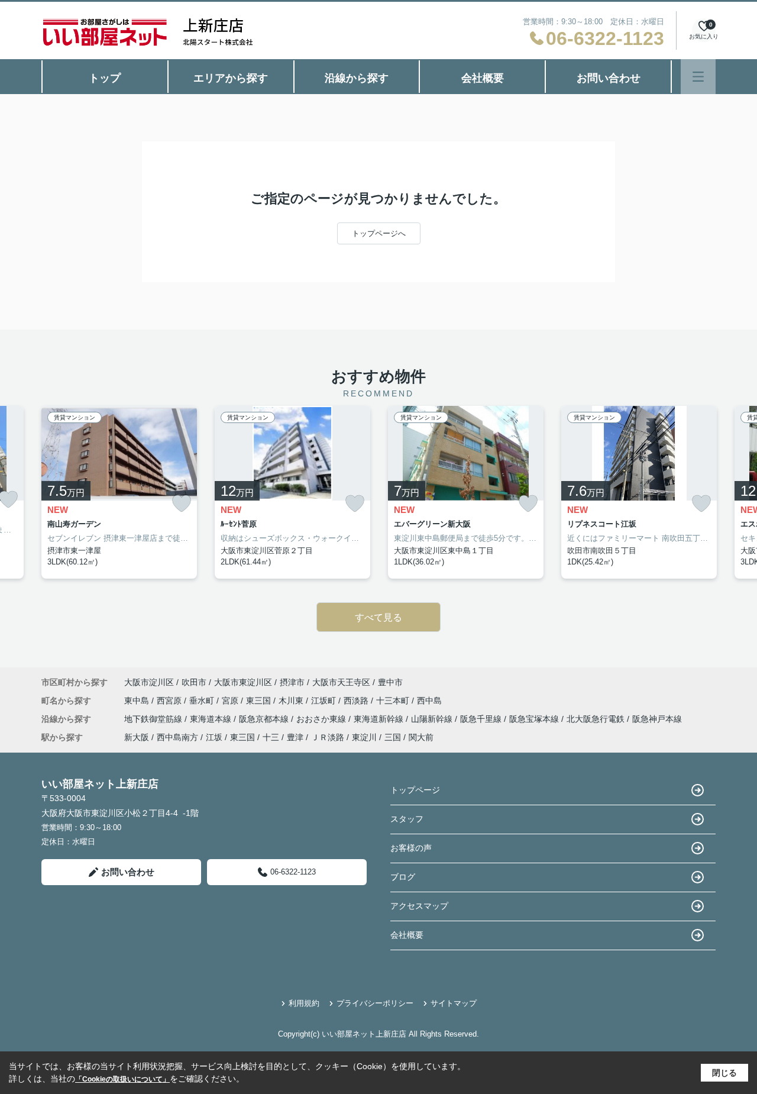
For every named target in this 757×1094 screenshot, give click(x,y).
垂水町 (202, 700)
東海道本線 (212, 719)
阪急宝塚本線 (535, 719)
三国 (392, 737)
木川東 (292, 700)
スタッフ (406, 819)
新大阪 (136, 737)
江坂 (214, 737)
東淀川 (364, 737)
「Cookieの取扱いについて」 (122, 1079)
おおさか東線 (322, 719)
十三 (271, 737)
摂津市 (292, 682)
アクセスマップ (419, 906)
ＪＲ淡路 (327, 737)
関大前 (421, 737)
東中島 (137, 700)
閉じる (724, 1072)
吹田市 (194, 682)
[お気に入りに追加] (181, 503)
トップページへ (379, 233)
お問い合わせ (608, 78)
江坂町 (324, 700)
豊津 (295, 737)
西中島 (429, 700)
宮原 (231, 700)
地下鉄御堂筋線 (154, 719)
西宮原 (170, 700)
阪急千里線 (482, 719)
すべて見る (378, 617)
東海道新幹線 (380, 719)
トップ (105, 78)
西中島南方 (177, 737)
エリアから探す (230, 78)
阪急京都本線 (265, 719)
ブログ (402, 877)
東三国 (259, 700)
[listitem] (119, 492)
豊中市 (390, 682)
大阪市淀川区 (149, 682)
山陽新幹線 (433, 719)
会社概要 (482, 78)
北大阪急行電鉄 (597, 719)
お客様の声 (411, 848)
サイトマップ (454, 1003)
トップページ (415, 790)
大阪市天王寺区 (341, 682)
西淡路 (357, 700)
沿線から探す (357, 78)
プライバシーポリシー (375, 1003)
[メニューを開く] (698, 76)
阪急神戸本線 (657, 719)
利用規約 (304, 1003)
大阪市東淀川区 (243, 682)
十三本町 (394, 700)
